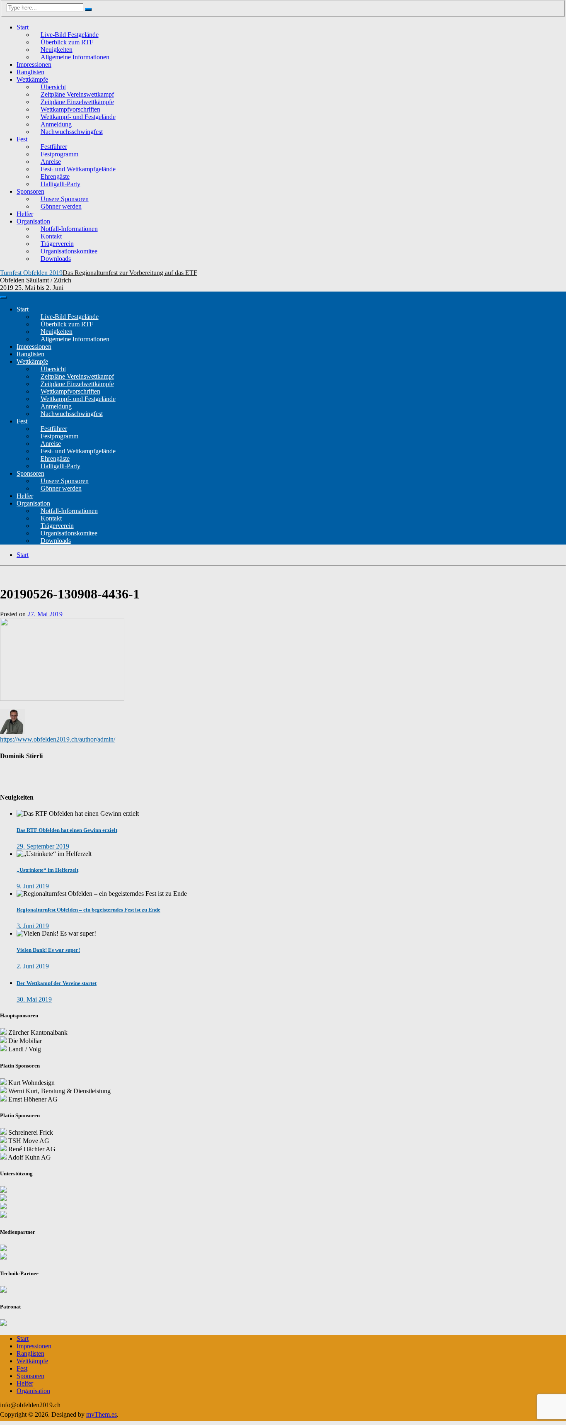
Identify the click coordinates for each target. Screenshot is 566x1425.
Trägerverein (57, 243)
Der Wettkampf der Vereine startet (57, 983)
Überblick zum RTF (67, 42)
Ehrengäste (55, 176)
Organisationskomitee (69, 251)
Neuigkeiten (57, 49)
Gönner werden (61, 206)
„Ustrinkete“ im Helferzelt (47, 870)
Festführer (54, 146)
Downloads (56, 258)
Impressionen (34, 64)
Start (23, 27)
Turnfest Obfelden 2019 (31, 272)
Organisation (33, 221)
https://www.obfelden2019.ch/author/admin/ (57, 739)
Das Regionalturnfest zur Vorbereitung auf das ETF (130, 272)
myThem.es (101, 1414)
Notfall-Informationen (69, 228)
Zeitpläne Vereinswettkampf (77, 94)
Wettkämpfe (32, 79)
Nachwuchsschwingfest (72, 131)
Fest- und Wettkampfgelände (78, 169)
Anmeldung (56, 124)
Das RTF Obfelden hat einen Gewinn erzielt (67, 830)
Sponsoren (30, 191)
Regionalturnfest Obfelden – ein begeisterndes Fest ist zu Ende (88, 910)
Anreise (51, 161)
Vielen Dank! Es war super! (48, 950)
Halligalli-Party (60, 183)
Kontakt (51, 236)
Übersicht (53, 86)
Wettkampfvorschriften (70, 109)
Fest (22, 139)
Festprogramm (59, 154)
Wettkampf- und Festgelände (78, 116)
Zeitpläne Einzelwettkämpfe (77, 101)
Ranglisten (30, 71)
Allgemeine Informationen (75, 57)
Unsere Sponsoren (65, 198)
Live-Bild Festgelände (70, 34)
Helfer (25, 213)
